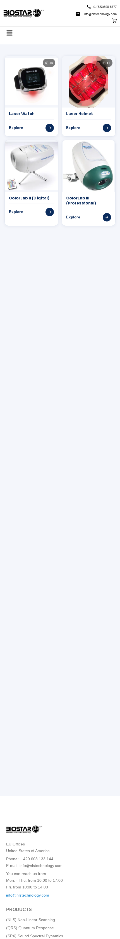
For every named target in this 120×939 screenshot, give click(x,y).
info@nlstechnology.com (100, 14)
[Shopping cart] (114, 20)
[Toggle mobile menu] (9, 32)
